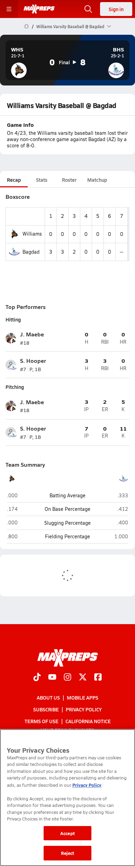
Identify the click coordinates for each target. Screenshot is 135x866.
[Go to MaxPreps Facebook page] (98, 678)
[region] (67, 797)
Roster (69, 179)
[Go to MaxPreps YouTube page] (52, 678)
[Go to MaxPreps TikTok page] (37, 678)
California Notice (88, 721)
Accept (67, 833)
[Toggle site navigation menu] (9, 9)
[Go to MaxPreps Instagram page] (67, 678)
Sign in (116, 9)
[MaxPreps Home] (39, 9)
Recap (14, 179)
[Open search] (88, 9)
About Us (48, 697)
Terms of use (41, 721)
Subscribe (46, 709)
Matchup (97, 179)
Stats (41, 179)
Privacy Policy (84, 709)
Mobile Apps (82, 697)
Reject (67, 853)
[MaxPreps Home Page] (26, 26)
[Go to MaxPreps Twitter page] (83, 678)
